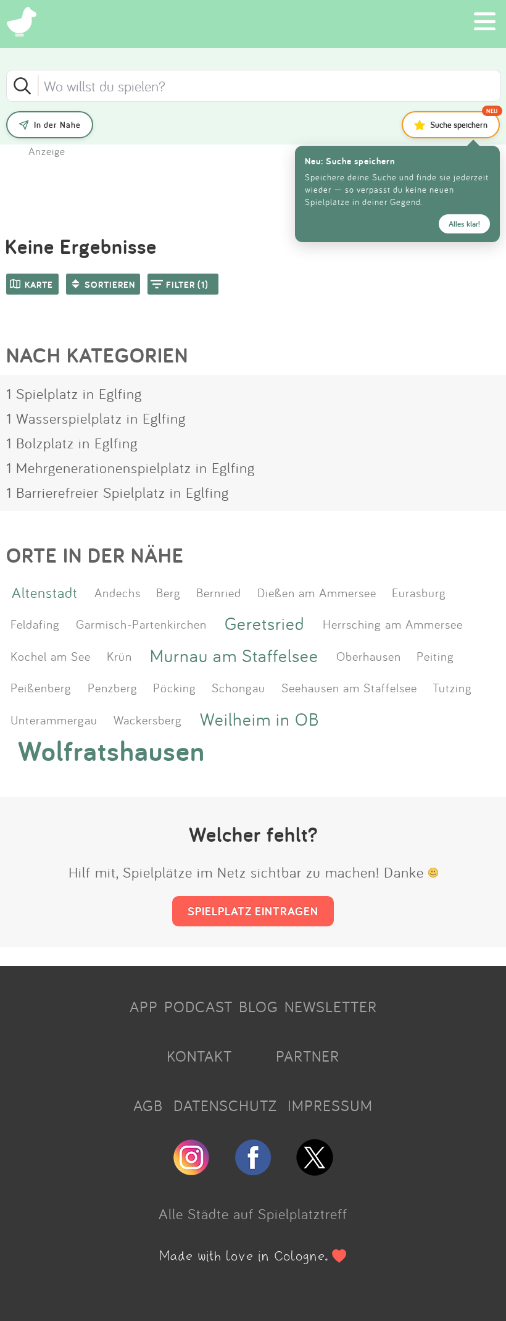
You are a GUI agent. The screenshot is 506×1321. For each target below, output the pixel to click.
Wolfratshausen (111, 751)
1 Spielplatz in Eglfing (74, 393)
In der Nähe (57, 124)
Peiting (435, 656)
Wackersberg (148, 719)
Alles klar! (464, 224)
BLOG (258, 1007)
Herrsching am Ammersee (393, 624)
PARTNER (307, 1056)
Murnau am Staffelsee (234, 655)
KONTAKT (199, 1056)
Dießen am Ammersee (316, 592)
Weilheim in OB (259, 719)
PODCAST (198, 1007)
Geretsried (265, 623)
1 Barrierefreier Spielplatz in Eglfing (117, 492)
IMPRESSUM (330, 1105)
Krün (119, 656)
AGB (148, 1105)
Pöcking (174, 687)
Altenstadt (45, 592)
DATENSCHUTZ (225, 1105)
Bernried (218, 592)
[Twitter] (314, 1170)
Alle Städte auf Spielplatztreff (253, 1213)
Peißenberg (41, 687)
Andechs (117, 592)
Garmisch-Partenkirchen (141, 624)
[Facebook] (253, 1170)
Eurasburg (419, 592)
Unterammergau (53, 719)
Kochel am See (50, 656)
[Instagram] (191, 1170)
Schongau (238, 687)
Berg (168, 592)
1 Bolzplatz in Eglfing (72, 443)
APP (144, 1007)
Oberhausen (368, 656)
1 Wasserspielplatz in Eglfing (96, 418)
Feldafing (35, 624)
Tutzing (452, 687)
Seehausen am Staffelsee (349, 687)
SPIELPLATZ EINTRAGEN (253, 911)
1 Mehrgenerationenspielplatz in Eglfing (130, 467)
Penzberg (113, 687)
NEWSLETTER (330, 1007)
